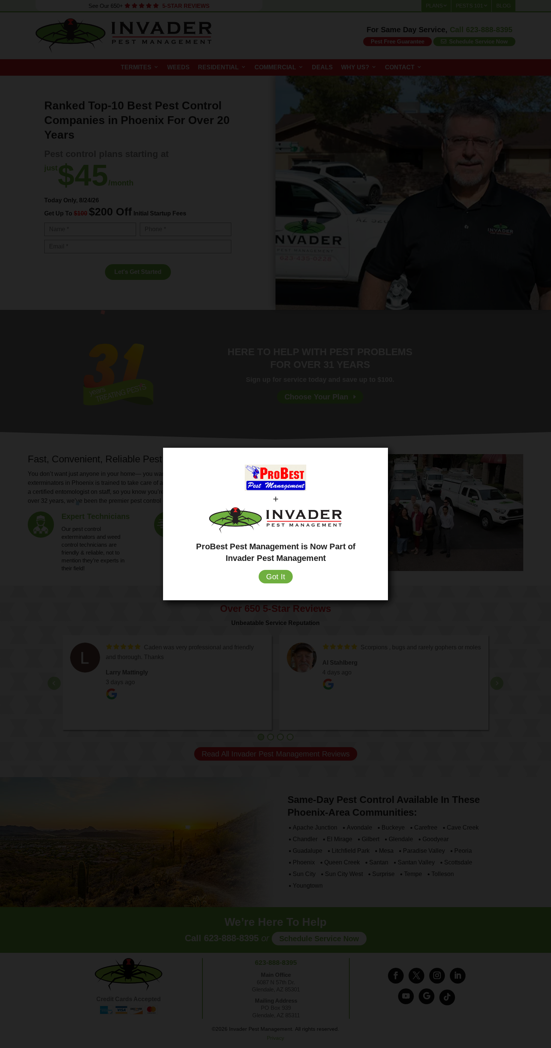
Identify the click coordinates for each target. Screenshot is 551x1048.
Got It (275, 577)
